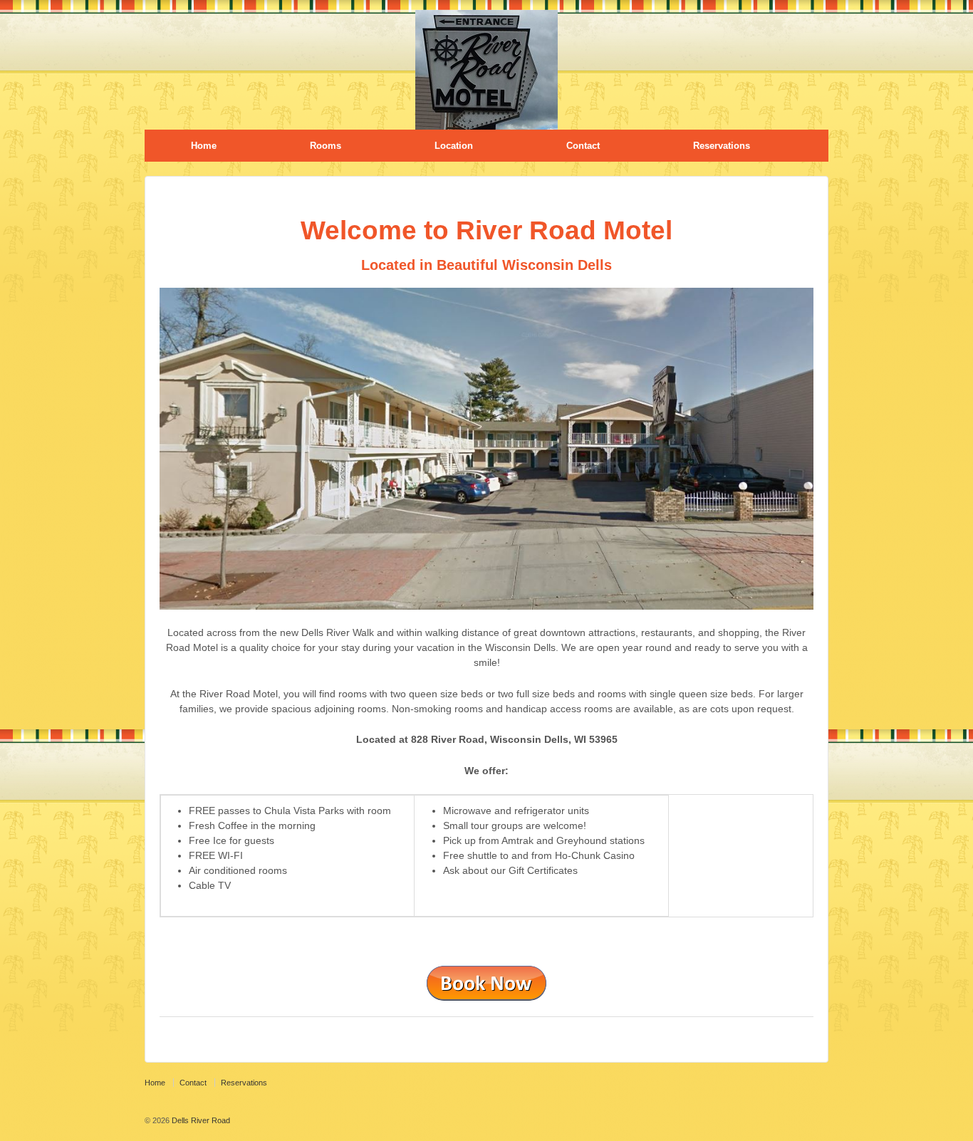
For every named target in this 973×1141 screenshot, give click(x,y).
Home (204, 145)
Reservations (721, 145)
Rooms (325, 145)
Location (454, 145)
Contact (583, 145)
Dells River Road (200, 1120)
